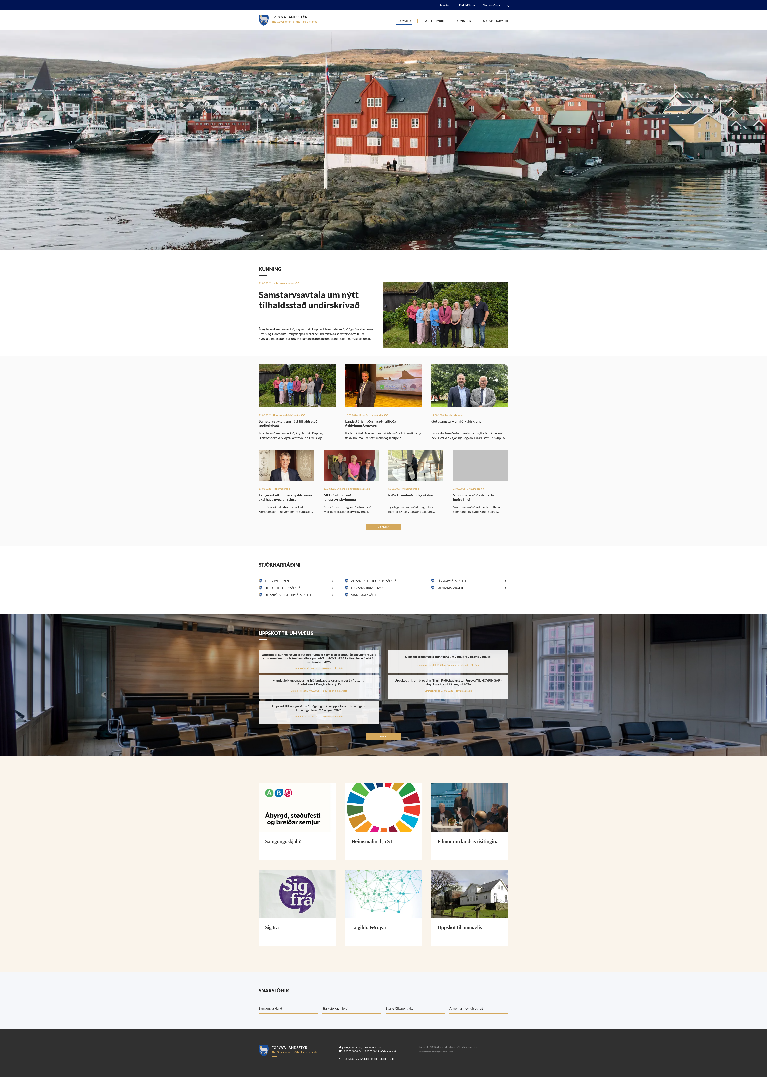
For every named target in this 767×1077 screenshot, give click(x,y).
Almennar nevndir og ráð (466, 1008)
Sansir (450, 1051)
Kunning (463, 21)
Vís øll (383, 736)
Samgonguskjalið (270, 1008)
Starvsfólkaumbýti (335, 1008)
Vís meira (383, 526)
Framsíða (404, 21)
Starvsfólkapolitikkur (400, 1008)
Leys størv (445, 5)
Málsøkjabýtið (495, 21)
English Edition (467, 5)
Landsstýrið (434, 21)
